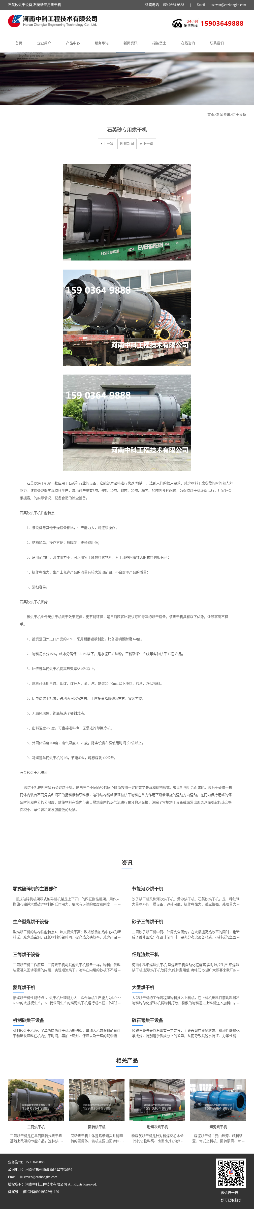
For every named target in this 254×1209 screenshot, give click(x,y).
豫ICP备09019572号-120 (40, 1192)
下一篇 (148, 143)
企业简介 (44, 43)
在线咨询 (188, 43)
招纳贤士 (159, 43)
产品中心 (73, 43)
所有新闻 (127, 143)
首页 (18, 43)
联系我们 (217, 43)
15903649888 (34, 1162)
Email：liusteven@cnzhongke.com (221, 5)
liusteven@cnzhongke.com (38, 1177)
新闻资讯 (130, 43)
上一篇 (108, 143)
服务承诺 (102, 43)
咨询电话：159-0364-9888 (164, 5)
